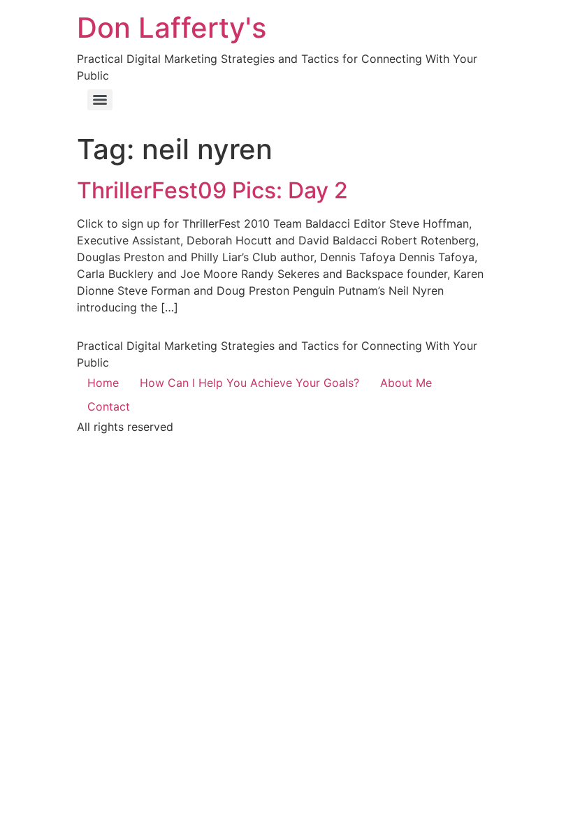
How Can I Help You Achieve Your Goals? (249, 383)
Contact (108, 406)
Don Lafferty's (171, 27)
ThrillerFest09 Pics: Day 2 (212, 190)
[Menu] (100, 99)
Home (103, 383)
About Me (406, 383)
